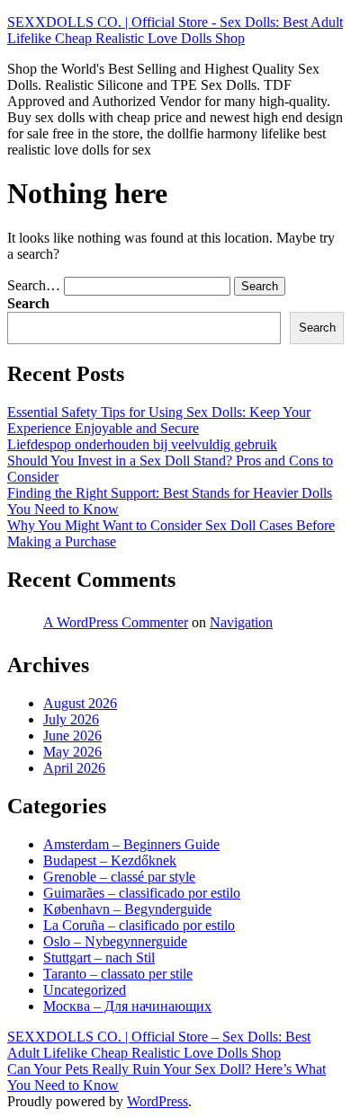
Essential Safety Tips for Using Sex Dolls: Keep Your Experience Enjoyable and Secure (158, 420)
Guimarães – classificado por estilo (141, 892)
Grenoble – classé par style (119, 876)
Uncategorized (84, 989)
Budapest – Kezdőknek (109, 860)
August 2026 (80, 703)
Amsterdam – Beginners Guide (131, 844)
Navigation (241, 622)
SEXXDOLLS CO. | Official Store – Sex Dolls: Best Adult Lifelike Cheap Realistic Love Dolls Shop (158, 1044)
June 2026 (72, 735)
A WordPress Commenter (115, 622)
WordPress (157, 1101)
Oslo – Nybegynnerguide (115, 941)
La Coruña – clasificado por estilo (139, 925)
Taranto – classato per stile (118, 973)
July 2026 (71, 719)
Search (28, 303)
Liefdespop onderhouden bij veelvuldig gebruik (142, 444)
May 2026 (72, 751)
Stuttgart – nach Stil (99, 957)
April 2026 (74, 768)
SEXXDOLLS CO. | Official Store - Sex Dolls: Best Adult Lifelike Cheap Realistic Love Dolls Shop (175, 30)
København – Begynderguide (127, 909)
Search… (33, 285)
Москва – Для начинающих (127, 1006)
